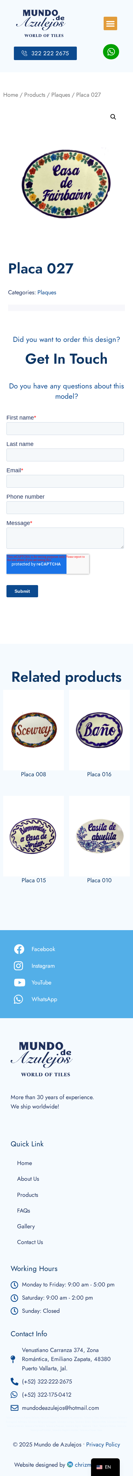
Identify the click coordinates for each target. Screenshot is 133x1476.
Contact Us (30, 1242)
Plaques (60, 95)
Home (10, 95)
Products (34, 95)
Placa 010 (99, 880)
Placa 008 (33, 774)
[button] (110, 23)
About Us (28, 1179)
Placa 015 (34, 880)
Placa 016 (99, 774)
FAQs (23, 1210)
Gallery (26, 1226)
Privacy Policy (103, 1444)
